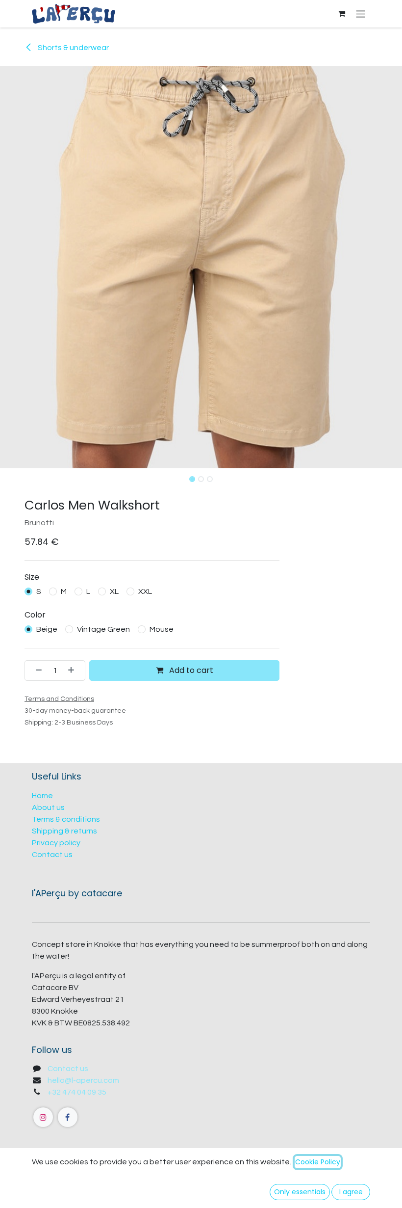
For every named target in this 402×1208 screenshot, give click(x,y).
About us (48, 807)
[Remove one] (36, 670)
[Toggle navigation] (360, 13)
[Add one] (74, 670)
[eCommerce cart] (341, 13)
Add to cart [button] (190, 670)
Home (42, 796)
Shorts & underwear (72, 48)
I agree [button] (351, 1192)
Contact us (52, 855)
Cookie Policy (317, 1162)
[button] (20, 476)
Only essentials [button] (300, 1192)
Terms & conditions (66, 819)
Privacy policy (56, 843)
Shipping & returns (64, 831)
